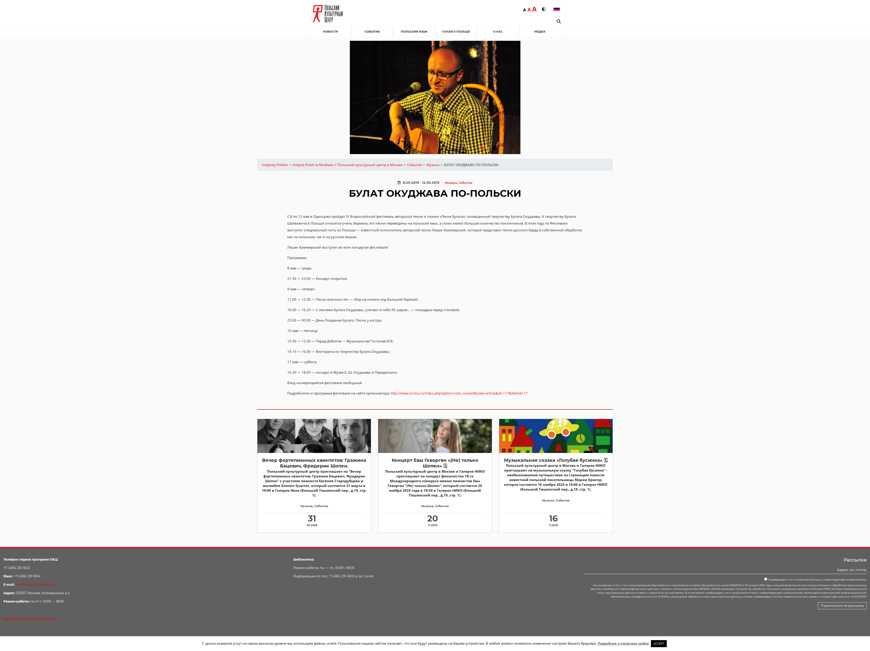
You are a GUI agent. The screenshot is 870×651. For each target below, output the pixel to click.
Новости (330, 31)
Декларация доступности (30, 618)
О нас (498, 31)
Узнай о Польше (456, 31)
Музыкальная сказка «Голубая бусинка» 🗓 (555, 460)
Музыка (451, 182)
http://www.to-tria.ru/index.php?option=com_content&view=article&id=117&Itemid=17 (459, 393)
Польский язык (414, 31)
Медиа (540, 31)
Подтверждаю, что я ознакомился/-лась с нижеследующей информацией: (817, 579)
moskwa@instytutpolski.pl (37, 585)
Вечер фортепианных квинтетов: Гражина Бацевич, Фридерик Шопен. (314, 463)
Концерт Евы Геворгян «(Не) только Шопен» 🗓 (435, 463)
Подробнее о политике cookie (623, 643)
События (372, 31)
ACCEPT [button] (659, 643)
